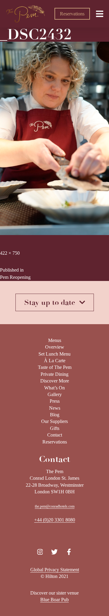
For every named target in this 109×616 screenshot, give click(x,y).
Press (55, 401)
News (54, 408)
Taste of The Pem (54, 367)
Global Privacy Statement (54, 569)
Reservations (72, 13)
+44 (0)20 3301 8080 (54, 519)
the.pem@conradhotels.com (54, 506)
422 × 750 (10, 253)
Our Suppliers (54, 421)
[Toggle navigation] (99, 13)
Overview (54, 347)
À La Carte (54, 360)
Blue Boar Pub (54, 599)
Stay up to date (51, 302)
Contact (54, 434)
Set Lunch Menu (54, 353)
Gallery (55, 394)
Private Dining (54, 374)
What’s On (54, 387)
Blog (54, 414)
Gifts (54, 428)
